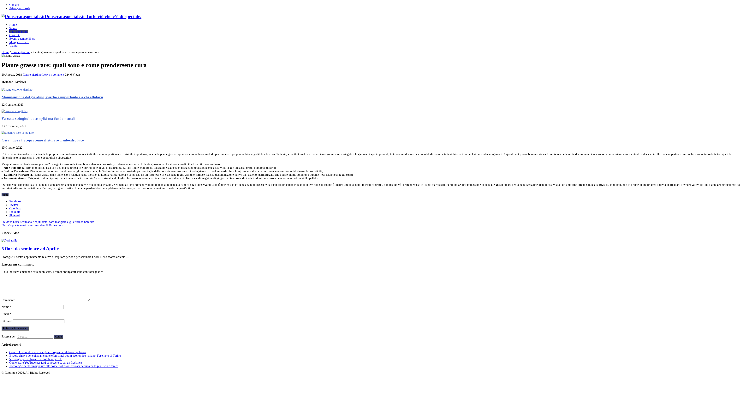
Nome (6, 306)
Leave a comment (53, 74)
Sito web (7, 321)
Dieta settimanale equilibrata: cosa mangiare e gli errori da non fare (48, 222)
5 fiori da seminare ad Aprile (30, 248)
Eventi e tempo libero (22, 38)
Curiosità (14, 35)
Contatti (14, 4)
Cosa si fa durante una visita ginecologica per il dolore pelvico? (47, 352)
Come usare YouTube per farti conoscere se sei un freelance (45, 362)
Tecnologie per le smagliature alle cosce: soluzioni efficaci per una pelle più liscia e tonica (63, 366)
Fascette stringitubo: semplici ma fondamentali (38, 118)
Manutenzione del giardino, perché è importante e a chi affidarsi (52, 97)
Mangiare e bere (19, 42)
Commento (8, 300)
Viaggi (13, 45)
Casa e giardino (18, 31)
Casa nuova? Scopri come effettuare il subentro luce (43, 140)
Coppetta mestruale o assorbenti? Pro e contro (33, 225)
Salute (13, 28)
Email (6, 314)
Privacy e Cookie (19, 8)
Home (13, 24)
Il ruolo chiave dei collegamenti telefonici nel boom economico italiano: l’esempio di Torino (65, 355)
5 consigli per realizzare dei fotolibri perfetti (35, 359)
